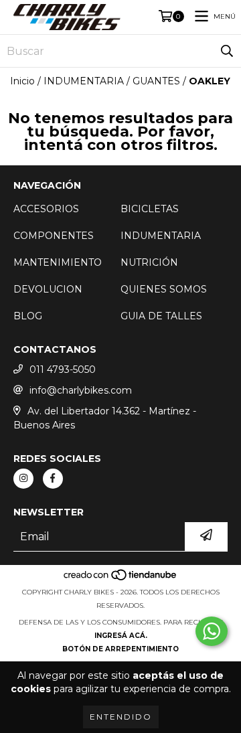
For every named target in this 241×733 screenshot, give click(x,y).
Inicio (22, 81)
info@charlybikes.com (80, 390)
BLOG (27, 316)
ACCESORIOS (46, 209)
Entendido (121, 717)
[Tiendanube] (120, 578)
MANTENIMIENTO (57, 262)
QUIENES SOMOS (163, 289)
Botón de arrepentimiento (120, 649)
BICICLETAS (149, 209)
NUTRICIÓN (149, 262)
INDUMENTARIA (84, 81)
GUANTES (156, 81)
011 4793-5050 (62, 369)
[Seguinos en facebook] (53, 479)
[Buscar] (227, 51)
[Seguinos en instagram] (23, 479)
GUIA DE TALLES (161, 316)
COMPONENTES (53, 236)
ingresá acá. (120, 635)
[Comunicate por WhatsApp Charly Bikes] (211, 631)
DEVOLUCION (47, 289)
